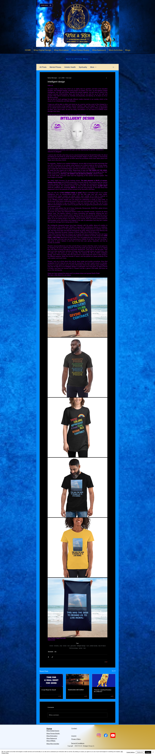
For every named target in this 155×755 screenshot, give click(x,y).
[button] (113, 67)
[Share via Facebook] (48, 657)
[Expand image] (105, 280)
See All (113, 671)
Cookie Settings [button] (131, 752)
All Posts (43, 67)
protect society (93, 645)
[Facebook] (105, 735)
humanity (56, 645)
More (92, 67)
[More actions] (106, 78)
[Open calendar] (50, 5)
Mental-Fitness (55, 67)
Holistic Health (70, 67)
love (68, 645)
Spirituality (83, 67)
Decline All (140, 752)
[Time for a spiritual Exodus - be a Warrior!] (103, 680)
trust (88, 645)
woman (80, 648)
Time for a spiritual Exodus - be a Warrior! (103, 690)
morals (51, 645)
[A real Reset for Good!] (51, 680)
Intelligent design (81, 645)
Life (55, 651)
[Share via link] (52, 657)
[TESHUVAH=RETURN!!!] (77, 680)
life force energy (73, 648)
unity (61, 645)
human (65, 645)
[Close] (153, 752)
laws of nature (102, 645)
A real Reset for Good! (49, 690)
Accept (148, 752)
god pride (73, 645)
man (84, 648)
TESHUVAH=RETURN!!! (76, 690)
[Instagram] (98, 735)
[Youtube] (112, 735)
